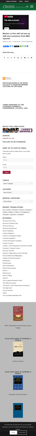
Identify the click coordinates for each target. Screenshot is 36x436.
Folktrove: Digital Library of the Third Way (15, 253)
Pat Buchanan (7, 263)
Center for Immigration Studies (12, 236)
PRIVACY (27, 1)
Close (13, 432)
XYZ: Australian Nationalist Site (12, 295)
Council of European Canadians (12, 241)
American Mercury (8, 226)
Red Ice (5, 270)
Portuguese (24, 212)
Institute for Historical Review (11, 258)
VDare (5, 293)
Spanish (13, 214)
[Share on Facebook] (4, 57)
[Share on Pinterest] (14, 57)
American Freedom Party (10, 223)
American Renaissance (10, 228)
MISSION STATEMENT (11, 1)
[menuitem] (11, 1)
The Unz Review (8, 290)
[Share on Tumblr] (21, 57)
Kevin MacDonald (27, 41)
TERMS (20, 1)
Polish (16, 212)
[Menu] (30, 6)
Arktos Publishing (8, 231)
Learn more (22, 432)
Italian (11, 212)
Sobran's (5, 278)
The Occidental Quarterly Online (12, 280)
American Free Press (9, 221)
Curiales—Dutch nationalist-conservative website (17, 245)
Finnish (14, 210)
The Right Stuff (7, 288)
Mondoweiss (6, 260)
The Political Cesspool (9, 283)
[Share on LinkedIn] (18, 57)
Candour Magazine (8, 233)
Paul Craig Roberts (8, 265)
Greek (5, 212)
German (28, 210)
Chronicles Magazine (9, 238)
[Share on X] (8, 57)
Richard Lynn (7, 273)
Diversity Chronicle (8, 250)
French (21, 210)
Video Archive (17, 41)
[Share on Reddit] (28, 57)
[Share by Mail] (31, 57)
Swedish (20, 214)
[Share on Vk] (24, 57)
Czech (8, 210)
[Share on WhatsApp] (11, 57)
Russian (6, 214)
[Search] (26, 6)
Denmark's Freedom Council (11, 248)
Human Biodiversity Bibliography (12, 255)
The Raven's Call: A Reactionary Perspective (16, 285)
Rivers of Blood (7, 275)
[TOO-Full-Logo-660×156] (15, 6)
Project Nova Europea (9, 268)
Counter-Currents (8, 243)
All (4, 210)
